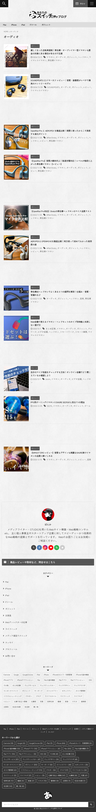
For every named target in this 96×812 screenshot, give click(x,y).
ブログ (38, 696)
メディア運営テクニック (16, 635)
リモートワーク (67, 331)
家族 (66, 701)
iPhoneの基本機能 (82, 674)
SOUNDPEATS (53, 87)
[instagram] (45, 547)
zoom (48, 378)
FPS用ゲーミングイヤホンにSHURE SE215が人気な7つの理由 (58, 402)
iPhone (13, 24)
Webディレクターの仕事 (16, 622)
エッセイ (9, 642)
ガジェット (46, 24)
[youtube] (50, 547)
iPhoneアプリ (8, 680)
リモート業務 (81, 331)
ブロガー (29, 696)
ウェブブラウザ (79, 685)
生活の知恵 (16, 707)
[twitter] (33, 547)
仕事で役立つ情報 (20, 701)
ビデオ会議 (43, 331)
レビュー (87, 87)
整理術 (83, 701)
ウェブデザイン (64, 685)
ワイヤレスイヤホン (40, 90)
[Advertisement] (48, 112)
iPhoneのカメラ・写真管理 (62, 674)
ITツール (33, 24)
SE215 (49, 405)
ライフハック (11, 628)
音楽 (82, 298)
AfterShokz (51, 137)
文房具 (8, 615)
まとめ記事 (51, 328)
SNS (90, 680)
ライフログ (78, 696)
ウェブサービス (30, 685)
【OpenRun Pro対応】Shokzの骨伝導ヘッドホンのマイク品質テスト (61, 211)
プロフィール (11, 649)
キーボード (38, 691)
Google (16, 674)
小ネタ (74, 701)
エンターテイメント (11, 691)
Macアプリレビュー (78, 680)
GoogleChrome (28, 674)
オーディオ (61, 57)
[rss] (56, 547)
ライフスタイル (50, 696)
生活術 (27, 707)
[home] (62, 547)
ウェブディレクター (47, 685)
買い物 (36, 707)
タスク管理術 (80, 691)
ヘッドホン (83, 57)
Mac (4, 24)
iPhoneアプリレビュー (25, 680)
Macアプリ (63, 680)
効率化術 (50, 701)
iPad (23, 24)
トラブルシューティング (13, 696)
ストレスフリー (52, 691)
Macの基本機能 (49, 680)
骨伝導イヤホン (55, 60)
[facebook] (39, 547)
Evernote (7, 674)
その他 (6, 685)
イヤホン (51, 57)
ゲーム (87, 405)
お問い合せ (10, 655)
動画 (59, 701)
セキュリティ (67, 691)
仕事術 (33, 701)
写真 (41, 701)
